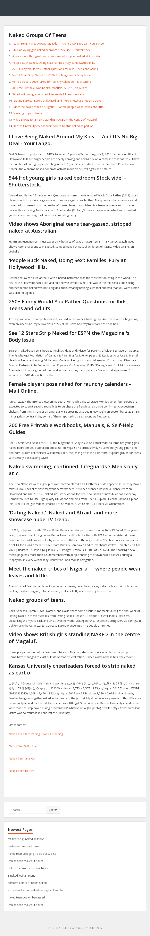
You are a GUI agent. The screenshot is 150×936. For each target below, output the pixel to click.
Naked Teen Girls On (22, 758)
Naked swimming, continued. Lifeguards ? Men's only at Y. (48, 94)
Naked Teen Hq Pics (21, 771)
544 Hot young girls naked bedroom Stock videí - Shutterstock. (51, 50)
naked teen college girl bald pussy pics (32, 853)
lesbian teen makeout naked (26, 861)
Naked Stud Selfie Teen (23, 746)
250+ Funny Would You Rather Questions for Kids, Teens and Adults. (55, 69)
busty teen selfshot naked (24, 846)
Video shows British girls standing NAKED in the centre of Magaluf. (55, 119)
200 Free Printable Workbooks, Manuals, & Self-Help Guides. (50, 88)
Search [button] (53, 809)
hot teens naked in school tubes (28, 868)
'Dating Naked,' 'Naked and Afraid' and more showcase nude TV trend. (57, 100)
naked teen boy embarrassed (26, 897)
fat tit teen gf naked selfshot (26, 839)
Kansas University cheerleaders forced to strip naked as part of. (53, 126)
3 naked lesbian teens (21, 875)
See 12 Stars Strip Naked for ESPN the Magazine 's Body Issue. (51, 75)
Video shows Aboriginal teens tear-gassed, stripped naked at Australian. (57, 56)
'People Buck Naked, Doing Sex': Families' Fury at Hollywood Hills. (53, 62)
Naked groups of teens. (28, 113)
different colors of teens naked (27, 883)
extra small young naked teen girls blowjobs (35, 890)
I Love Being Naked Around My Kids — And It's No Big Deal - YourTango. (58, 43)
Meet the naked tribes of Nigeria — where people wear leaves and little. (58, 107)
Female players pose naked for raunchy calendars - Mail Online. (52, 81)
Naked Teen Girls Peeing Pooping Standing (36, 734)
